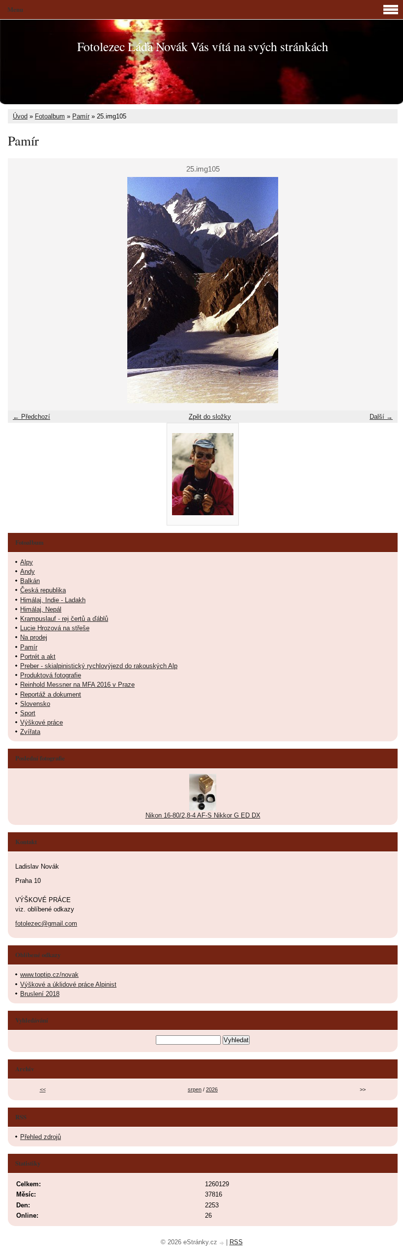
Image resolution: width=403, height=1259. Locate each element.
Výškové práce (41, 722)
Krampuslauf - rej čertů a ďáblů (64, 618)
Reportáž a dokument (50, 694)
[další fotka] (382, 290)
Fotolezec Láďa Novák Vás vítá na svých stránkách (202, 46)
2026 (212, 1089)
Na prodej (33, 637)
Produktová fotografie (50, 675)
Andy (27, 571)
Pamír (80, 116)
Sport (27, 713)
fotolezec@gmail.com (46, 923)
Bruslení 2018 (39, 993)
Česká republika (43, 590)
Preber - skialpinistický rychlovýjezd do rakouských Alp (98, 666)
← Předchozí (31, 416)
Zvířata (30, 731)
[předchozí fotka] (24, 290)
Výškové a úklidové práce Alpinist (68, 984)
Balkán (30, 581)
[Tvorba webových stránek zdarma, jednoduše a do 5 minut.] (222, 1243)
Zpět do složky (210, 416)
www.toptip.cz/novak (49, 974)
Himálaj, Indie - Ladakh (53, 600)
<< (43, 1089)
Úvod (20, 116)
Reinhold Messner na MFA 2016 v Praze (77, 684)
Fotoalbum (50, 116)
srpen (195, 1089)
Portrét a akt (38, 656)
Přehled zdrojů (40, 1137)
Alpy (26, 562)
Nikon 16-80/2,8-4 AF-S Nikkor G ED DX (202, 815)
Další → (381, 416)
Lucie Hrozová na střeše (54, 628)
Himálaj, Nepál (40, 609)
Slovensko (35, 703)
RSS (236, 1242)
